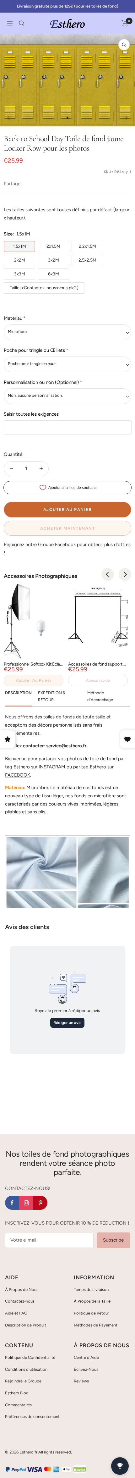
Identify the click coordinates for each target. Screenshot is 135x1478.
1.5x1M (19, 246)
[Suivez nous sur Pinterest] (40, 1203)
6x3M (53, 274)
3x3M (19, 274)
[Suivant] (125, 118)
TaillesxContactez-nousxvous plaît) (44, 288)
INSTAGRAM (52, 767)
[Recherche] (21, 23)
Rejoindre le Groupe (23, 1381)
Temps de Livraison (91, 1289)
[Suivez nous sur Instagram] (26, 1203)
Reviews (81, 1381)
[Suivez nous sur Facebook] (12, 1203)
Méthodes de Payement (95, 1325)
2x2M (19, 260)
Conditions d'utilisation (26, 1369)
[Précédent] (9, 118)
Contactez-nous (20, 1301)
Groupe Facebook (57, 544)
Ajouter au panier (33, 680)
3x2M (53, 260)
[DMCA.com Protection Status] (79, 1469)
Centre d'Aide (86, 1357)
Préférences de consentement (32, 1416)
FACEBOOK (17, 775)
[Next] (125, 574)
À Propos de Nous (21, 1289)
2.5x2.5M (87, 260)
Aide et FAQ (16, 1313)
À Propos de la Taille (92, 1301)
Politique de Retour (91, 1313)
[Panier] (125, 23)
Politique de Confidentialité (30, 1357)
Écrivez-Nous (86, 1369)
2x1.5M (53, 246)
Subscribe (113, 1240)
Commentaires (18, 1405)
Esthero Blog (17, 1393)
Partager (13, 183)
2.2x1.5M (87, 246)
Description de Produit (25, 1325)
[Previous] (107, 574)
